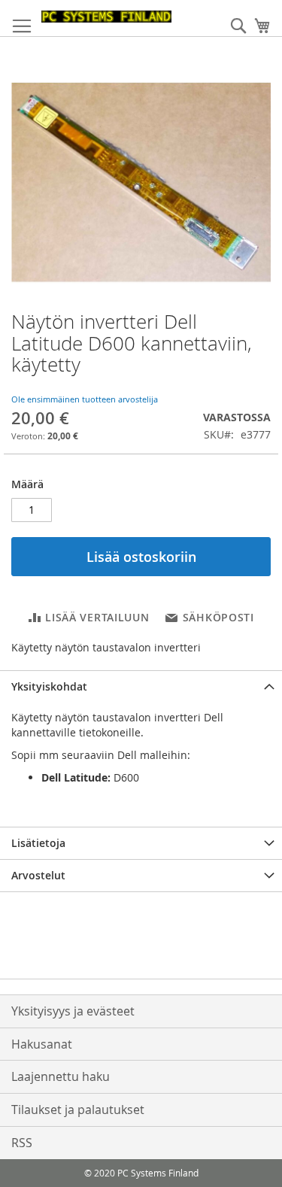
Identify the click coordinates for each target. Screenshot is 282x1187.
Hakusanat (41, 1044)
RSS (21, 1142)
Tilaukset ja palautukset (77, 1109)
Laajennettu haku (60, 1076)
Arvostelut (38, 875)
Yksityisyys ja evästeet (73, 1011)
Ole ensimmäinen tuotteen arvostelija (84, 399)
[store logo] (106, 17)
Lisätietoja (38, 843)
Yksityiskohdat (49, 686)
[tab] (141, 686)
